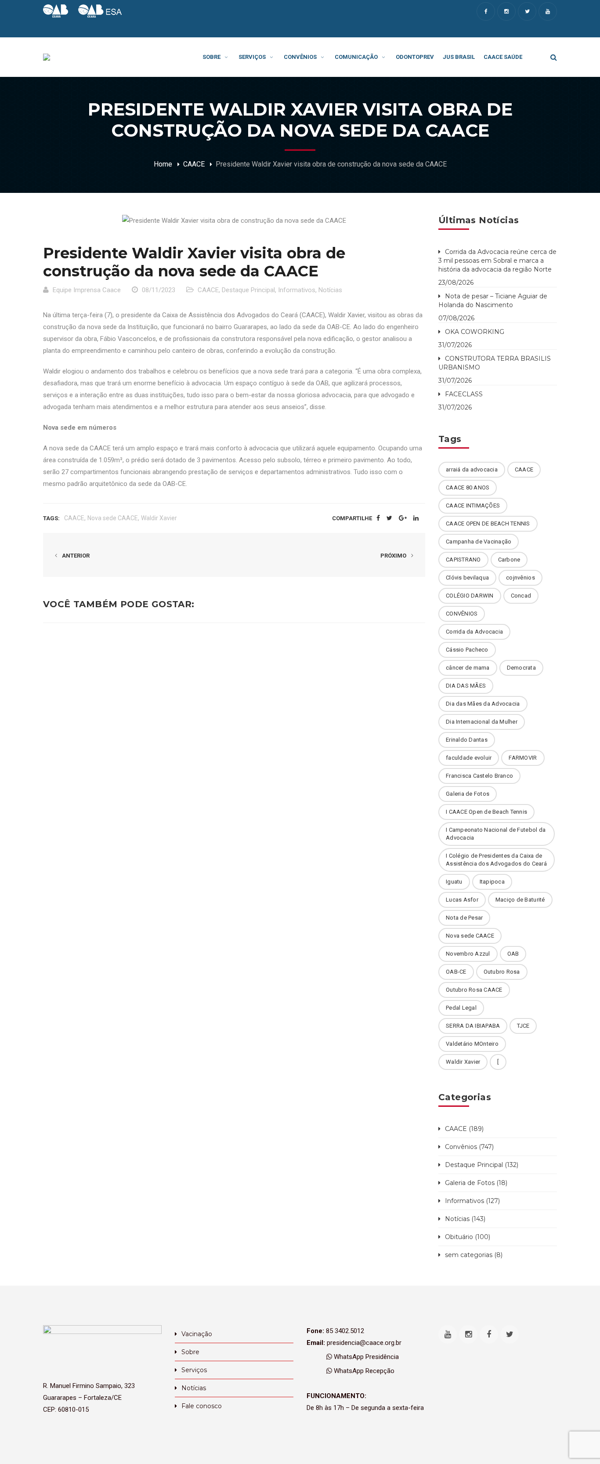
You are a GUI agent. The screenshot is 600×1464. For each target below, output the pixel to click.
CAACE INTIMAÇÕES (473, 505)
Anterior (75, 555)
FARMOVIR (523, 757)
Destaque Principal (248, 290)
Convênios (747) (469, 1147)
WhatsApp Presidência (365, 1357)
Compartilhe (352, 518)
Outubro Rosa (502, 971)
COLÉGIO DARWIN (470, 595)
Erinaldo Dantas (467, 739)
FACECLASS (464, 394)
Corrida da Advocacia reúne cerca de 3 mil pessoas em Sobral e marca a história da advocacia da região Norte (497, 260)
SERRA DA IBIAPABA (473, 1025)
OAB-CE (456, 971)
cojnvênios (520, 577)
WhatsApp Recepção (363, 1371)
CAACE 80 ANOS (467, 487)
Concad (521, 595)
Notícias (330, 290)
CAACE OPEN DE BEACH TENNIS (488, 523)
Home (163, 164)
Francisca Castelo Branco (479, 775)
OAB (513, 953)
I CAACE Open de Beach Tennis (486, 811)
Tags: (51, 518)
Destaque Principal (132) (481, 1165)
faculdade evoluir (469, 757)
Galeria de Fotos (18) (476, 1183)
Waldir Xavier (159, 518)
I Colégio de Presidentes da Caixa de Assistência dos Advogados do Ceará (496, 859)
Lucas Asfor (462, 899)
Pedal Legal (461, 1007)
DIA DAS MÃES (466, 685)
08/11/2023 (158, 290)
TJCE (523, 1025)
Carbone (509, 559)
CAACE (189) (464, 1129)
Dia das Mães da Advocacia (483, 703)
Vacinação (196, 1334)
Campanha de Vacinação (478, 541)
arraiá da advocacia (472, 469)
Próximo (394, 555)
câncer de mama (468, 667)
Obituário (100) (467, 1237)
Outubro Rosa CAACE (474, 989)
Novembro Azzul (468, 953)
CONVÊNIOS (461, 613)
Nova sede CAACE (112, 518)
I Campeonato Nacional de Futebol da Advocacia (496, 833)
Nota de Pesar (464, 917)
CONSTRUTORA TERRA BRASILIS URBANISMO (494, 363)
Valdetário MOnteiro (472, 1043)
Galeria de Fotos (467, 793)
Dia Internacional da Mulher (481, 721)
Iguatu (454, 881)
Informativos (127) (472, 1201)
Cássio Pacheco (467, 649)
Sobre (190, 1352)
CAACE (194, 164)
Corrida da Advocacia (474, 631)
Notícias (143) (465, 1219)
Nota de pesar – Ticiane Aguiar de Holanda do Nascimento (492, 300)
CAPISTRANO (463, 559)
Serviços (194, 1370)
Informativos (296, 290)
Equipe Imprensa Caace (87, 290)
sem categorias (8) (473, 1255)
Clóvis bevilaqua (467, 577)
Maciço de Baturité (520, 899)
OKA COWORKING (474, 332)
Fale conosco (201, 1406)
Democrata (521, 667)
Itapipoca (492, 881)
